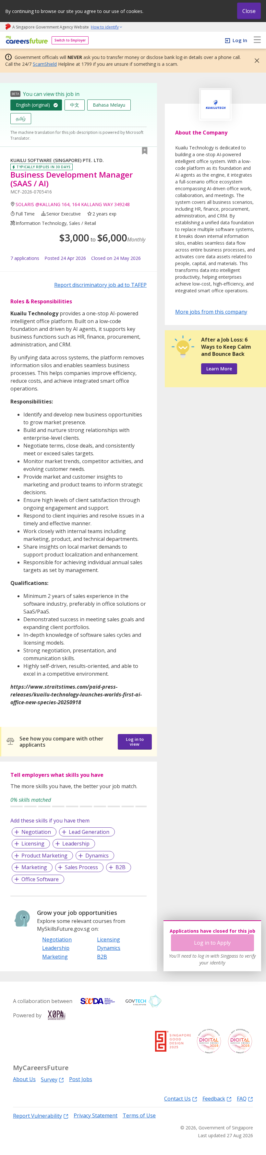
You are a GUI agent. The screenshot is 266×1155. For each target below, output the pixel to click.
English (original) (33, 105)
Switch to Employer (70, 40)
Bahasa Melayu (109, 105)
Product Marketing (44, 855)
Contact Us (177, 1098)
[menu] (257, 40)
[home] (26, 40)
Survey (49, 1079)
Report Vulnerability (37, 1116)
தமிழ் (21, 118)
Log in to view (135, 741)
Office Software (40, 879)
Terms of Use (139, 1116)
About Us (24, 1079)
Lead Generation (89, 831)
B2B (120, 867)
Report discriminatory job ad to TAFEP (100, 284)
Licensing (32, 843)
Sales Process (81, 867)
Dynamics (97, 855)
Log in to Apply (212, 942)
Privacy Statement (95, 1116)
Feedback (213, 1098)
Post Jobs (80, 1079)
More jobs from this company (211, 311)
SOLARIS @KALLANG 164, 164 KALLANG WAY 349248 (73, 204)
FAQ (242, 1098)
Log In (240, 40)
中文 (74, 105)
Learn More (219, 369)
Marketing (34, 867)
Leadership (76, 843)
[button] (255, 60)
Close (249, 11)
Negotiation (36, 831)
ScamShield (45, 64)
